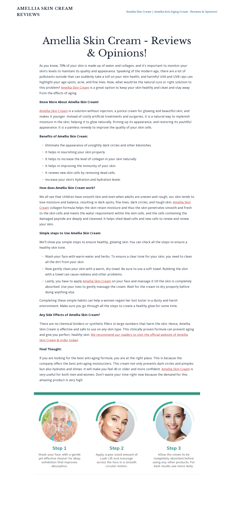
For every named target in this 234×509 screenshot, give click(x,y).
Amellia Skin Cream (75, 87)
